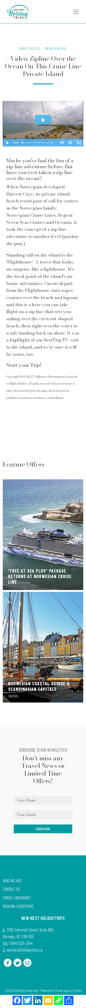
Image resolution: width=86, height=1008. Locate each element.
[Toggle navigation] (76, 11)
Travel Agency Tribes (68, 990)
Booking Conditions (18, 906)
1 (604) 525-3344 (21, 943)
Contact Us (11, 889)
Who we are (12, 880)
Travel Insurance (17, 897)
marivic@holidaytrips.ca (25, 949)
